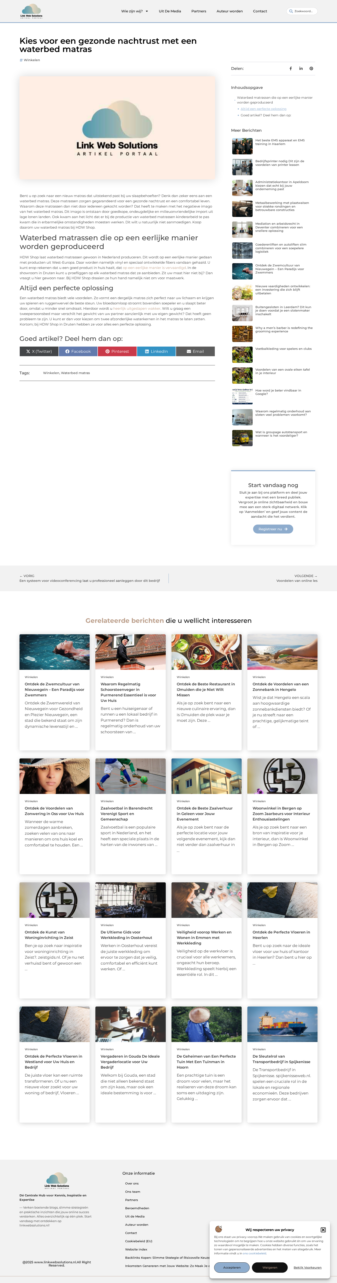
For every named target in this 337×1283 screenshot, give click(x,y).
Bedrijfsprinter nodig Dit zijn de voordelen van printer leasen (279, 163)
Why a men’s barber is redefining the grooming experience (284, 329)
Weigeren (269, 1267)
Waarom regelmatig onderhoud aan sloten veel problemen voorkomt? (283, 413)
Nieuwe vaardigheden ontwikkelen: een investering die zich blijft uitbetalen (282, 289)
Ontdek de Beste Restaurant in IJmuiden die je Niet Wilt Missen (206, 689)
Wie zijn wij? (132, 11)
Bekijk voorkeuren (308, 1267)
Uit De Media (170, 11)
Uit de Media (135, 1216)
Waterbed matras (75, 373)
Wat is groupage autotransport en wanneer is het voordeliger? (281, 434)
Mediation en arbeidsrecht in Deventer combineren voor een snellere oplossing (279, 227)
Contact (260, 11)
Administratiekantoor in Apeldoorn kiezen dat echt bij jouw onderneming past (282, 185)
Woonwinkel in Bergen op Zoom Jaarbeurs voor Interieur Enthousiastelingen (281, 813)
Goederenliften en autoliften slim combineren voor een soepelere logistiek (281, 248)
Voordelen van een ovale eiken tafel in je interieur (282, 371)
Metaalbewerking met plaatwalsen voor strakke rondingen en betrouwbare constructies (282, 206)
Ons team (132, 1191)
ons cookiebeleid (254, 1253)
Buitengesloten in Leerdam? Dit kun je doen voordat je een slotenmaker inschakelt (283, 310)
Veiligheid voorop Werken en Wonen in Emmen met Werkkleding (204, 937)
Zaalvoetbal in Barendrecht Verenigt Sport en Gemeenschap (127, 813)
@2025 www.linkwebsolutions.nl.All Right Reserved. (56, 1263)
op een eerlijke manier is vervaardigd (154, 267)
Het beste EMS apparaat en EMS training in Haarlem (280, 142)
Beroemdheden (137, 1208)
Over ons (132, 1183)
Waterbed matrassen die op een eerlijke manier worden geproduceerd (275, 100)
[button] (323, 1230)
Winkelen (32, 60)
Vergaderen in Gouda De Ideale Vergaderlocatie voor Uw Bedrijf (130, 1062)
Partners (198, 11)
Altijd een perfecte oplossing (264, 109)
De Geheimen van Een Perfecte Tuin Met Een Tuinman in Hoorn (206, 1062)
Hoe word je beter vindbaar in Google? (278, 392)
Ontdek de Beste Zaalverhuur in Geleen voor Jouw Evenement (205, 813)
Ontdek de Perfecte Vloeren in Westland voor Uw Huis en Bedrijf (53, 1062)
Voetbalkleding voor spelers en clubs (283, 348)
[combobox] (302, 11)
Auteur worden (230, 11)
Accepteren (232, 1267)
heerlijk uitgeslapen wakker (136, 308)
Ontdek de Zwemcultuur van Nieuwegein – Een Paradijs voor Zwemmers (279, 268)
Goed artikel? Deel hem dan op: (266, 115)
